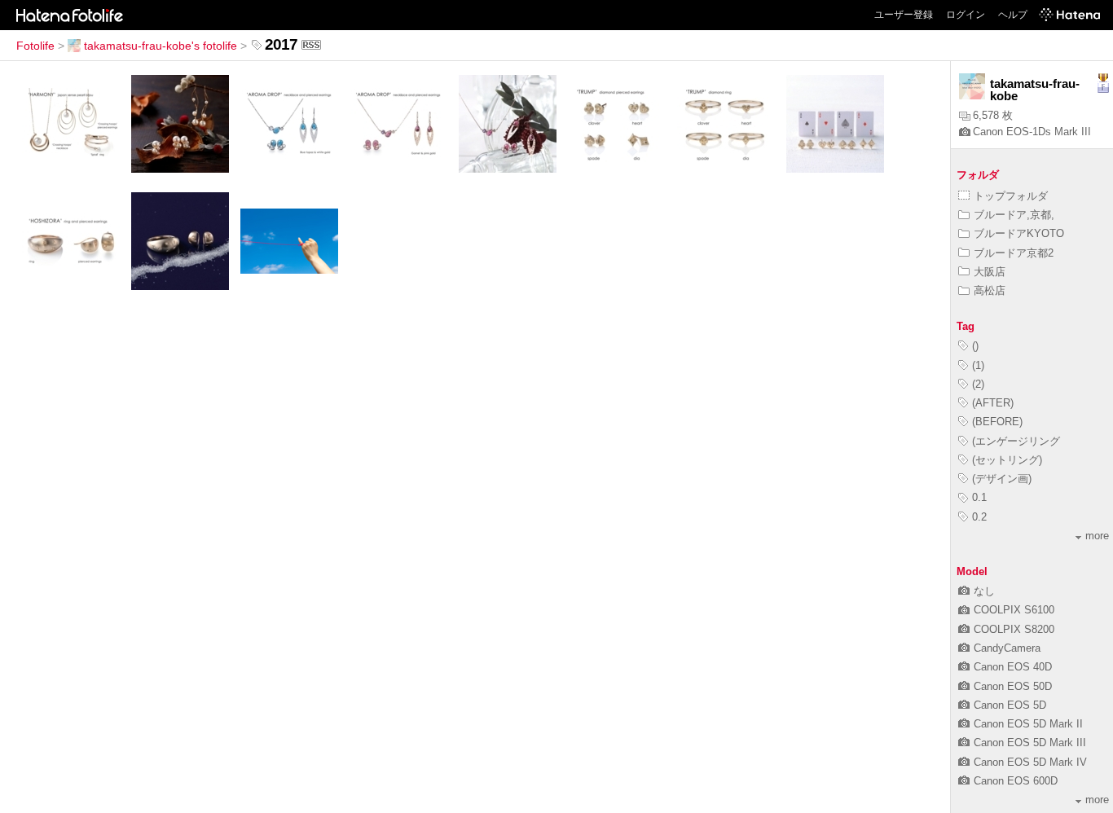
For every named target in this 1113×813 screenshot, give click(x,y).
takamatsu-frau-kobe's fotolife (160, 45)
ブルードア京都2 (1014, 253)
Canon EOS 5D (1010, 705)
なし (984, 591)
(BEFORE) (997, 421)
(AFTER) (993, 403)
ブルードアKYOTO (1019, 233)
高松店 (989, 290)
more (1097, 536)
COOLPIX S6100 (1014, 610)
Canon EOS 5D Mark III (1030, 742)
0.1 (979, 497)
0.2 (979, 517)
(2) (978, 384)
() (975, 346)
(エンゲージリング (1016, 441)
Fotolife (35, 45)
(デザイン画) (1002, 478)
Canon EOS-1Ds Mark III (1032, 131)
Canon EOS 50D (1013, 686)
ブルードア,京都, (1014, 215)
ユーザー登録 (903, 14)
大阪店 (989, 272)
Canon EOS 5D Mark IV (1030, 762)
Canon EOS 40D (1013, 667)
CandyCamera (1007, 648)
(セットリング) (1007, 460)
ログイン (965, 14)
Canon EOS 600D (1016, 781)
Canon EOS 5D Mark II (1028, 724)
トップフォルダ (1011, 196)
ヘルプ (1012, 14)
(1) (978, 365)
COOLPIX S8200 (1014, 629)
